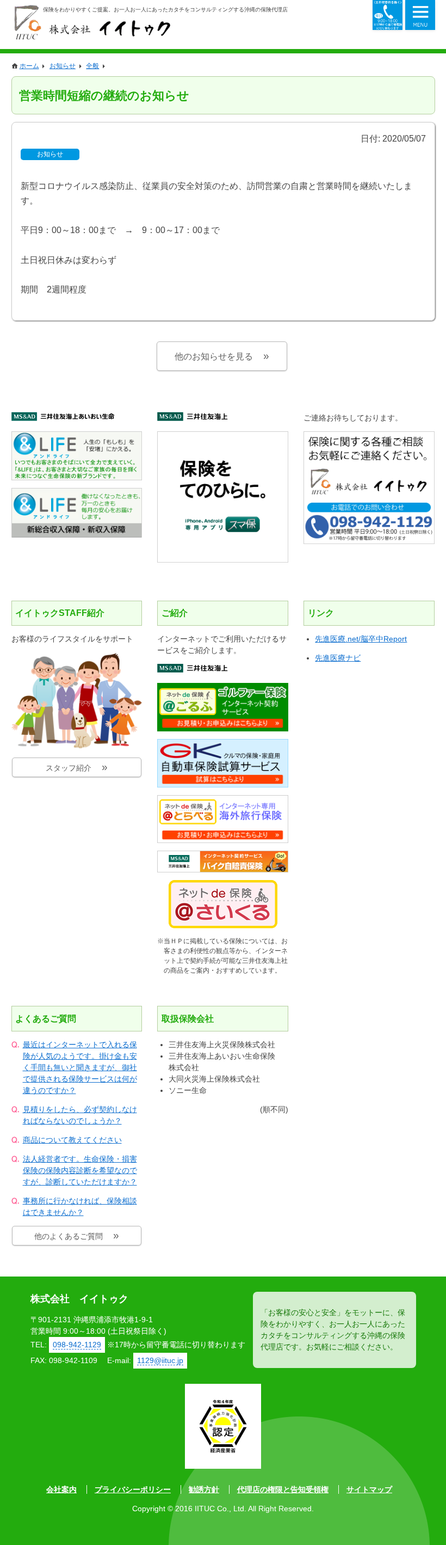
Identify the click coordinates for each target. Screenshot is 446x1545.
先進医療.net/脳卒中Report (361, 638)
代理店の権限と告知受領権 (283, 1489)
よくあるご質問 (45, 1018)
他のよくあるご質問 (68, 1236)
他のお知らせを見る (214, 356)
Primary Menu (420, 15)
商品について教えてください (72, 1139)
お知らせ (50, 154)
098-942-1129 (387, 15)
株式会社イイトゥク (91, 22)
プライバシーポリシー (133, 1489)
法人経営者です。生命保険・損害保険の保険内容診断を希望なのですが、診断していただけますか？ (80, 1170)
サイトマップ (369, 1489)
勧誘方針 (204, 1489)
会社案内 (61, 1489)
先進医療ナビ (338, 658)
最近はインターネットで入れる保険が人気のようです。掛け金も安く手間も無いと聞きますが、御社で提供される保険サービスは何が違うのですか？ (80, 1067)
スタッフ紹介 (68, 768)
